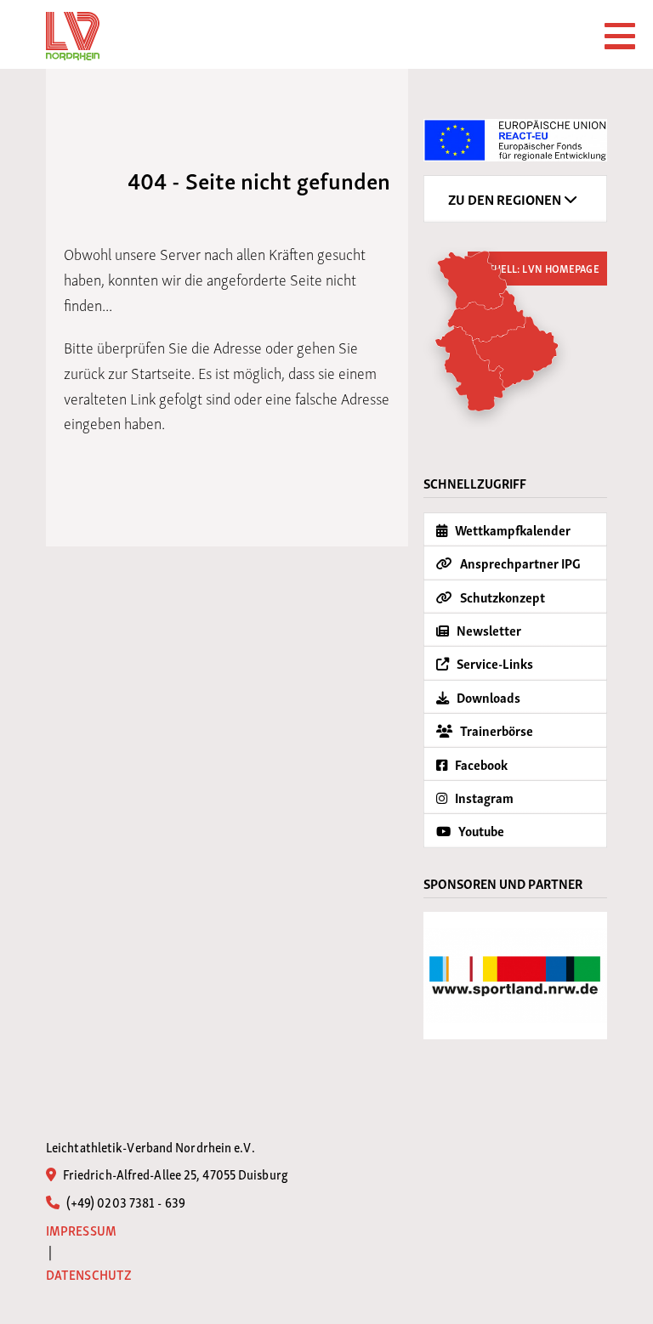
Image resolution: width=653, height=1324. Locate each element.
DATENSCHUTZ (89, 1274)
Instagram (483, 797)
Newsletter (487, 630)
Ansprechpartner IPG (519, 562)
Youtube (480, 830)
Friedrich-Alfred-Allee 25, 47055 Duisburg (174, 1174)
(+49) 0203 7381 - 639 (124, 1202)
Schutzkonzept (501, 596)
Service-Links (493, 663)
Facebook (480, 764)
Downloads (487, 697)
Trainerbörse (495, 730)
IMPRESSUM (81, 1230)
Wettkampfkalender (511, 529)
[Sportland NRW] (515, 975)
